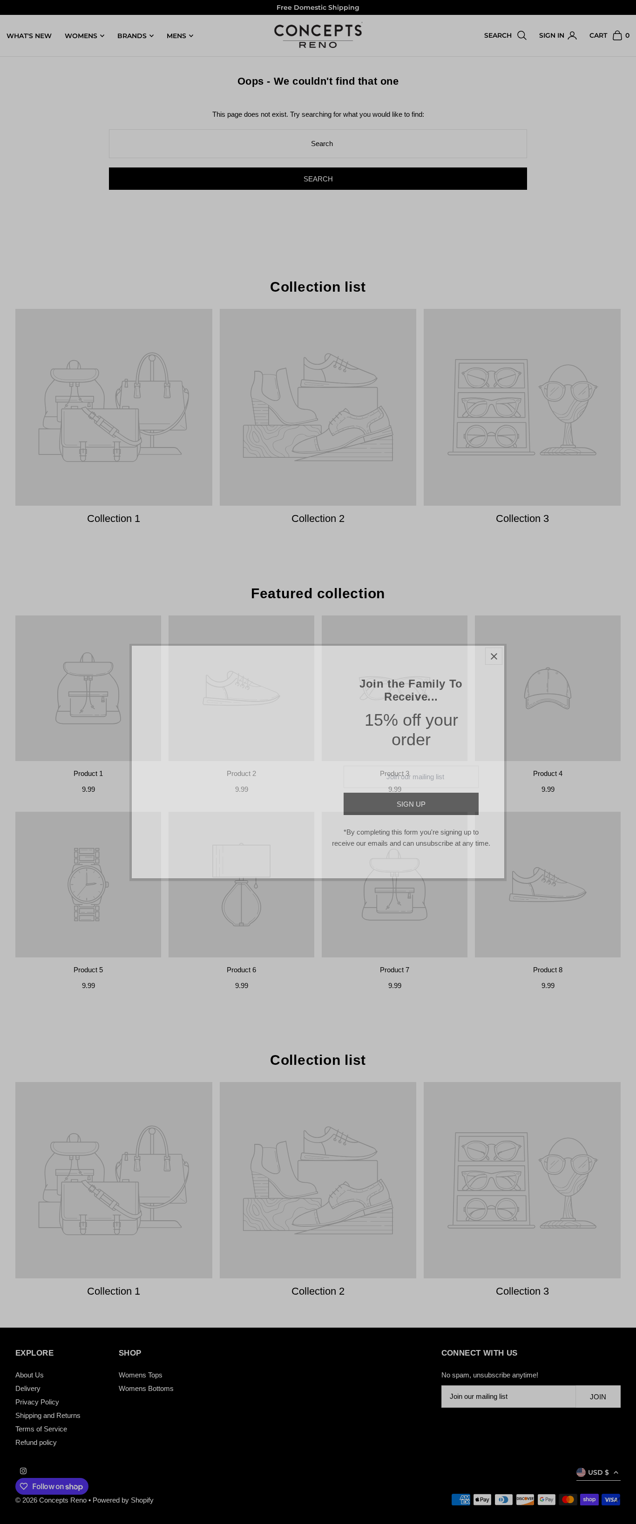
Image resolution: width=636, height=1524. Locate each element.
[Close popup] (494, 656)
